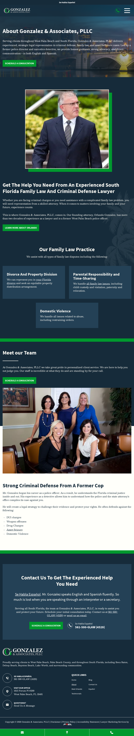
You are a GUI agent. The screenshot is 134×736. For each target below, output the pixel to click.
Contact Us (93, 684)
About (74, 684)
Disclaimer (56, 721)
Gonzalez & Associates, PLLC (35, 721)
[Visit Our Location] (67, 732)
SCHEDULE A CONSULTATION (19, 63)
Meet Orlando (77, 689)
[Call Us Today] (111, 732)
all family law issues (98, 284)
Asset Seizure (15, 530)
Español (92, 689)
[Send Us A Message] (22, 732)
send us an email (76, 615)
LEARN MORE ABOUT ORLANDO (21, 227)
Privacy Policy (69, 721)
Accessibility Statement (88, 721)
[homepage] (23, 655)
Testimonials (76, 693)
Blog (90, 680)
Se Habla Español (67, 2)
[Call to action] (117, 10)
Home (74, 680)
